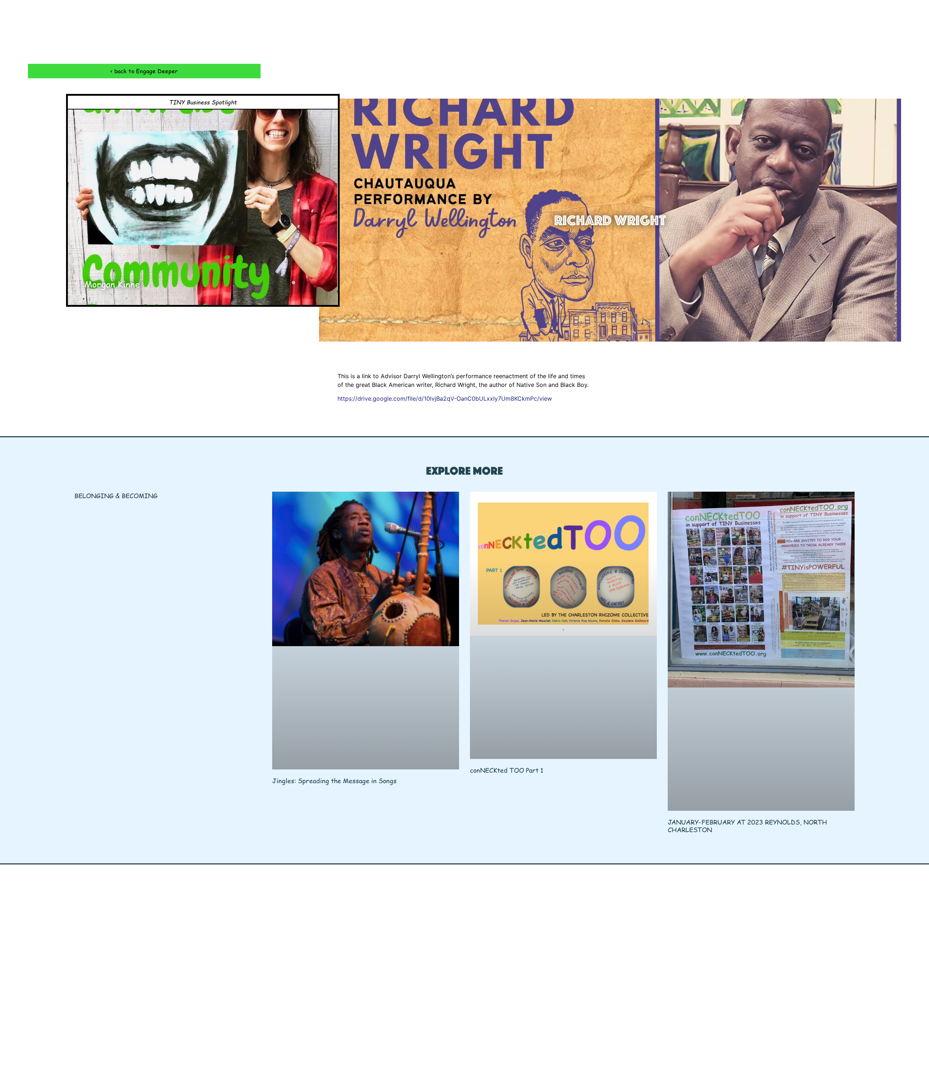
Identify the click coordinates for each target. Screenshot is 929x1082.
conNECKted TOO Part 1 (506, 770)
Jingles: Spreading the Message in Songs (334, 780)
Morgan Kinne (112, 284)
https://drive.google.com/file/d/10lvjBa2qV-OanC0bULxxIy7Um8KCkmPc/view (444, 398)
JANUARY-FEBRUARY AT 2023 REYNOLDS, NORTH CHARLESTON (747, 825)
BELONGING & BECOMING (115, 495)
